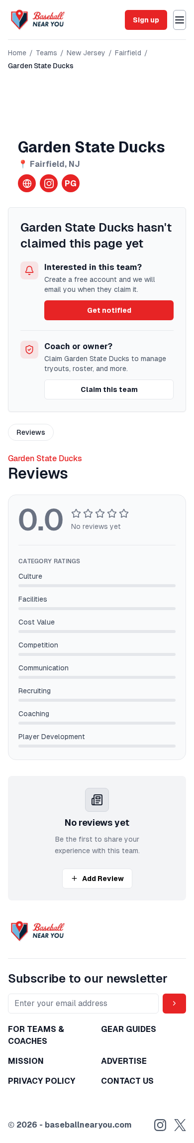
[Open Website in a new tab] (27, 183)
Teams (46, 53)
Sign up (146, 20)
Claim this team (109, 389)
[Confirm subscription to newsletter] (174, 1004)
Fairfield (128, 53)
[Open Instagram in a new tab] (49, 183)
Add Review (103, 879)
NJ (74, 164)
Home (17, 53)
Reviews (30, 432)
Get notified (109, 310)
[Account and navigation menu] (179, 20)
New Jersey (86, 53)
